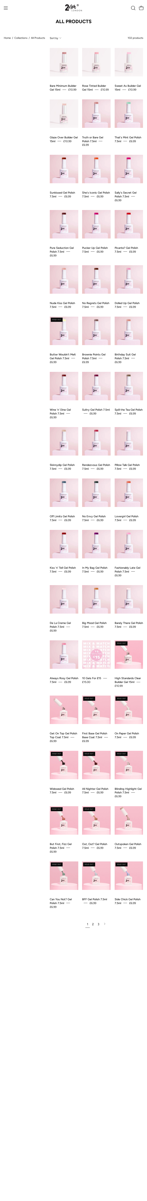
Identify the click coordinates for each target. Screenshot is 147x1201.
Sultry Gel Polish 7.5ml (96, 409)
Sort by (54, 38)
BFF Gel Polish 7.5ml (94, 899)
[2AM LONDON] (73, 8)
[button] (133, 8)
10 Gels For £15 (91, 678)
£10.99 (72, 89)
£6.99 (85, 145)
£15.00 (86, 682)
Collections (20, 37)
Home (7, 37)
